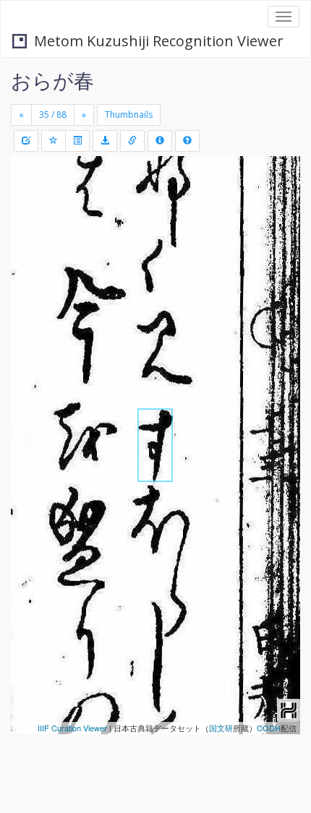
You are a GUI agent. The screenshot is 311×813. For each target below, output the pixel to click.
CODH (269, 728)
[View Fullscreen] (30, 229)
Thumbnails (129, 114)
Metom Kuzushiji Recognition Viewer (159, 41)
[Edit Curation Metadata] (26, 141)
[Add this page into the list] (53, 141)
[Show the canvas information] (132, 141)
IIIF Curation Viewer (72, 728)
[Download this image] (105, 141)
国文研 (221, 728)
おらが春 (52, 80)
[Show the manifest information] (160, 141)
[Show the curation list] (77, 141)
